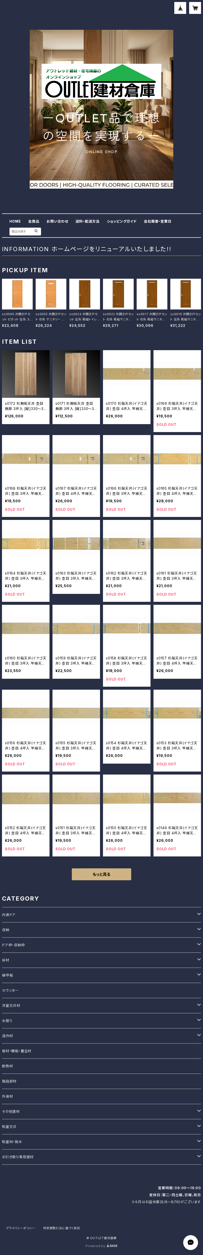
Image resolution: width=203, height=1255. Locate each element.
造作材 (7, 1036)
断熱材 (7, 1066)
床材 (5, 960)
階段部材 (9, 1081)
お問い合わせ (57, 221)
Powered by (96, 1246)
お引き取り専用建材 (18, 1157)
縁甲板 (7, 975)
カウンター (10, 990)
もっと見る (101, 874)
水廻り (7, 1020)
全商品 (33, 221)
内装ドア (9, 915)
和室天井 (9, 1126)
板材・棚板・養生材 (16, 1051)
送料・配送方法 (88, 221)
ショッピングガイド (122, 221)
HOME (15, 221)
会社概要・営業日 (157, 221)
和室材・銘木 (12, 1142)
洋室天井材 (11, 1005)
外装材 (7, 1096)
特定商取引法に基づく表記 (61, 1228)
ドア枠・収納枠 (13, 945)
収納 (5, 930)
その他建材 (11, 1111)
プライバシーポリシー (20, 1228)
